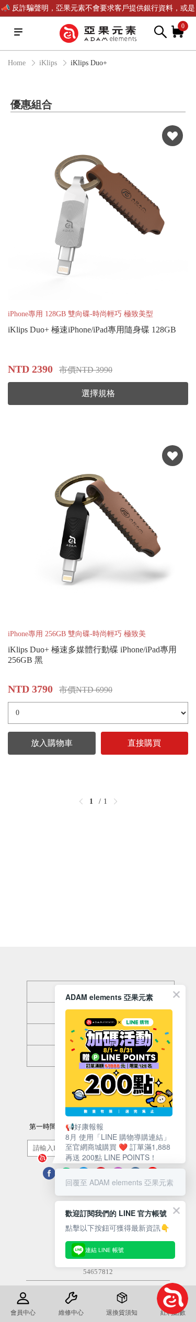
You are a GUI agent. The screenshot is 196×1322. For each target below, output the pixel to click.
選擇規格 (98, 393)
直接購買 (144, 743)
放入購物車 (52, 743)
